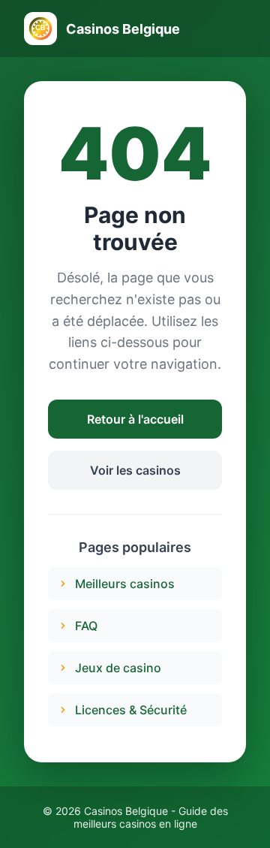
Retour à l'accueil (135, 419)
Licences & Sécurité (131, 709)
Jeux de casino (118, 667)
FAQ (86, 625)
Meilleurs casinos (125, 583)
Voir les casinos (135, 470)
